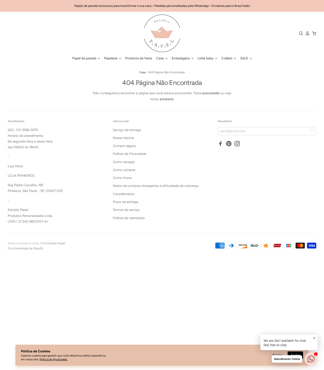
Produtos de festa (138, 58)
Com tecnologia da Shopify (25, 248)
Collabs (227, 58)
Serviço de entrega (127, 130)
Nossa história (123, 138)
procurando (211, 93)
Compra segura (124, 146)
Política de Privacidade (129, 154)
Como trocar (122, 178)
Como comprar (124, 170)
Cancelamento (123, 194)
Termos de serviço (126, 210)
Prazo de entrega (125, 202)
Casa (160, 58)
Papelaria (111, 58)
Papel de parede (84, 58)
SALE (244, 58)
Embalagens (181, 58)
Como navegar (124, 162)
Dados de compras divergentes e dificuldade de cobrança (155, 186)
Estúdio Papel (56, 243)
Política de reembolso (129, 218)
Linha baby (205, 58)
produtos (166, 99)
